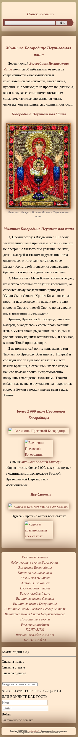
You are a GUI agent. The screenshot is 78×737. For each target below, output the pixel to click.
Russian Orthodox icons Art (35, 634)
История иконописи (35, 583)
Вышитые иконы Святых (35, 598)
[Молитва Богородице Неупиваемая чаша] (38, 166)
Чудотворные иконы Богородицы (34, 562)
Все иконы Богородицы (35, 567)
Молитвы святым (34, 557)
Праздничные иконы (35, 619)
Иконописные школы (35, 588)
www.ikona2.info (33, 731)
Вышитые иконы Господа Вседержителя (34, 608)
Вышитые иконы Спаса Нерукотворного (35, 614)
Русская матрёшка (35, 624)
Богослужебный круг (35, 593)
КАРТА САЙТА (35, 639)
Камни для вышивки (35, 577)
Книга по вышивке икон (35, 572)
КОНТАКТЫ (35, 629)
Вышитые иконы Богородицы (35, 603)
